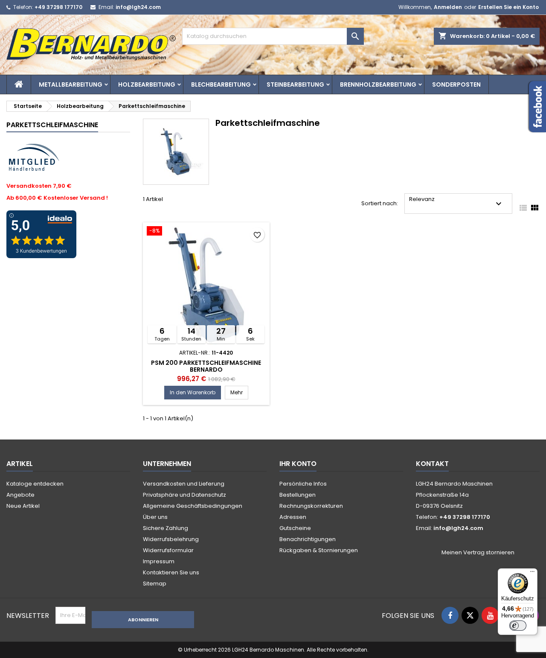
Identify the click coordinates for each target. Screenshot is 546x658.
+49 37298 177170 (58, 7)
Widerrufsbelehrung (171, 539)
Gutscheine (295, 528)
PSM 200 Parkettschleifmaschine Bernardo (206, 366)
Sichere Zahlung (165, 528)
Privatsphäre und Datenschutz (184, 495)
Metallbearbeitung (70, 84)
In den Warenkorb (192, 392)
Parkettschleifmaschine (52, 125)
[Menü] (532, 573)
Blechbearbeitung (221, 84)
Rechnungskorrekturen (311, 506)
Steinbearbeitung (295, 84)
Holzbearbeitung (146, 84)
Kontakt (432, 464)
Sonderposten (456, 84)
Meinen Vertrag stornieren (477, 552)
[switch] (517, 625)
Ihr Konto (298, 464)
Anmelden (448, 7)
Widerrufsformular (168, 550)
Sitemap (154, 583)
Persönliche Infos (303, 484)
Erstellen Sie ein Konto (508, 7)
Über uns (155, 517)
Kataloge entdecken (35, 484)
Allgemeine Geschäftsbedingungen (192, 506)
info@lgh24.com (138, 7)
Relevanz (456, 202)
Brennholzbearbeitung (378, 84)
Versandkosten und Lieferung (183, 484)
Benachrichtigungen (307, 539)
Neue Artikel (23, 506)
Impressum (158, 561)
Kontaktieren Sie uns (171, 572)
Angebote (20, 495)
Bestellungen (297, 495)
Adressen (292, 517)
